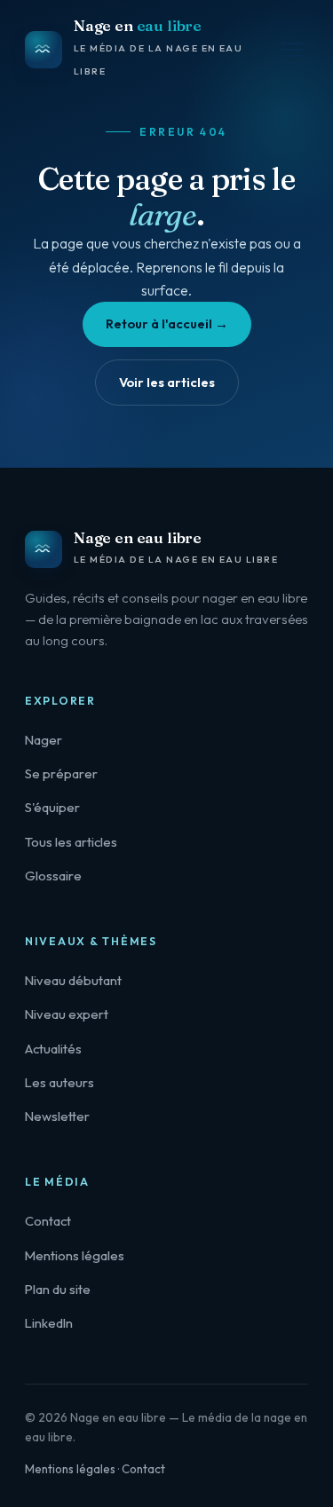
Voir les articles (167, 382)
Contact (48, 1220)
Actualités (53, 1048)
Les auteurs (59, 1082)
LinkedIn (49, 1322)
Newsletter (57, 1116)
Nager (43, 739)
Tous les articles (71, 841)
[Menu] (292, 49)
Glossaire (53, 875)
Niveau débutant (73, 980)
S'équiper (52, 807)
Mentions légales (74, 1255)
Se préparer (61, 773)
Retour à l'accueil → (167, 323)
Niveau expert (66, 1014)
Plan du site (58, 1289)
